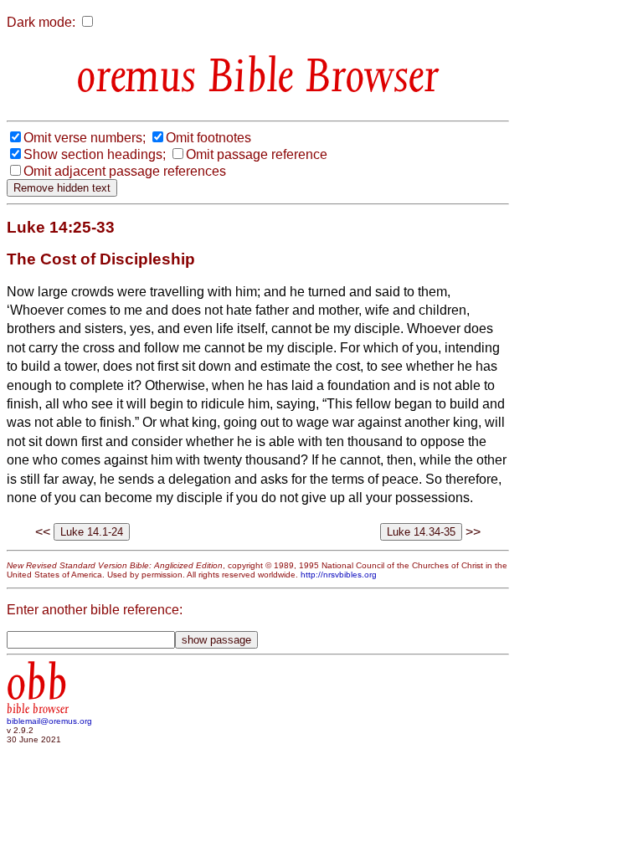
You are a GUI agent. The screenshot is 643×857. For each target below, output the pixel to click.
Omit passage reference (256, 154)
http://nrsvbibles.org (339, 574)
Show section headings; (94, 154)
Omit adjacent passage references (124, 171)
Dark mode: (41, 22)
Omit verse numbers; (84, 138)
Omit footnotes (208, 138)
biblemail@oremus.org (49, 721)
